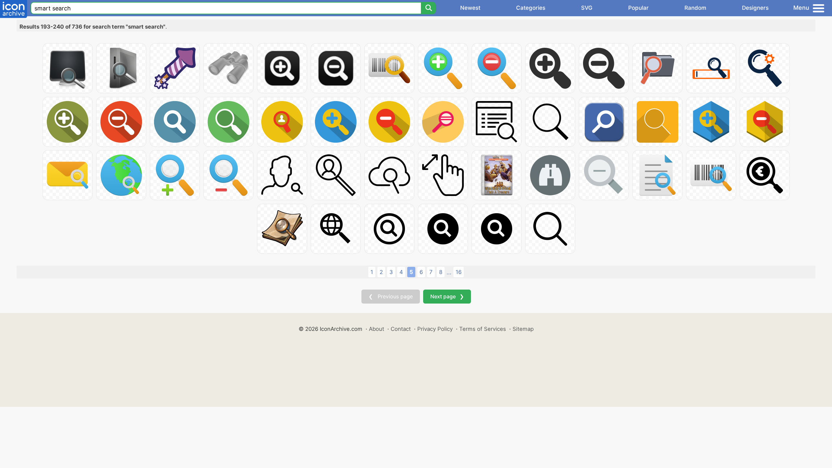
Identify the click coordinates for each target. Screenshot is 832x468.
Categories (530, 8)
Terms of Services (482, 329)
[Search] (428, 8)
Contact (401, 329)
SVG (586, 8)
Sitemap (523, 329)
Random (695, 8)
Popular (638, 8)
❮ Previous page (391, 296)
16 (459, 272)
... (449, 272)
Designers (755, 8)
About (376, 329)
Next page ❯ (447, 296)
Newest (470, 8)
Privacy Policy (435, 329)
